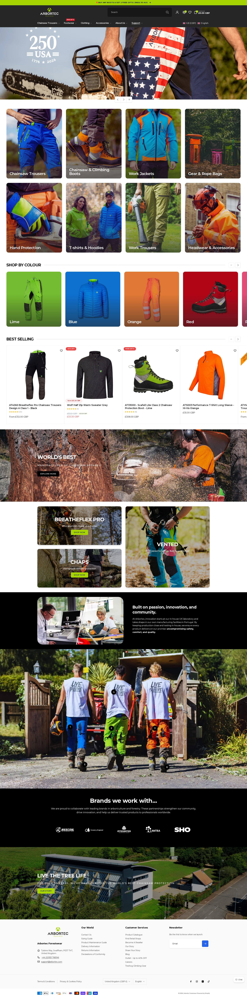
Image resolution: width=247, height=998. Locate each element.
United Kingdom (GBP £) (116, 981)
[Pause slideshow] (129, 99)
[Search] (167, 12)
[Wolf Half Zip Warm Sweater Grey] (93, 396)
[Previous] (57, 830)
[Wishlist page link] (189, 12)
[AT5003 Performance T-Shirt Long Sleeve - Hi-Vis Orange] (209, 396)
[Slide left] (231, 265)
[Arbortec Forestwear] (57, 936)
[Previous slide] (118, 99)
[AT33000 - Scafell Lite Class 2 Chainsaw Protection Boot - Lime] (151, 396)
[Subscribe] (205, 943)
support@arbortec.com (51, 962)
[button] (202, 12)
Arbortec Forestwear (190, 993)
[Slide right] (238, 265)
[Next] (189, 830)
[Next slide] (123, 99)
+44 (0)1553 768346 (50, 957)
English (138, 981)
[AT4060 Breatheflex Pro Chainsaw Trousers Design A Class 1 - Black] (35, 396)
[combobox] (140, 12)
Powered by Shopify (203, 993)
